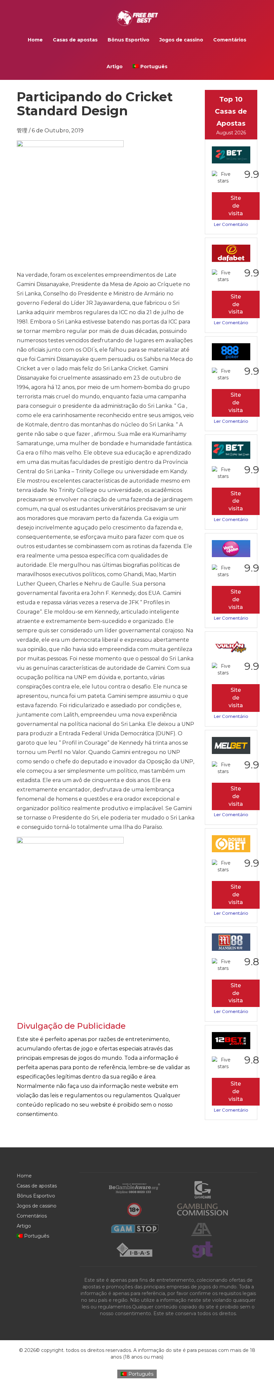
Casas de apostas (75, 40)
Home (35, 40)
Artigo (115, 67)
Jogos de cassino (181, 40)
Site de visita (236, 206)
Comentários (229, 40)
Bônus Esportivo (128, 40)
